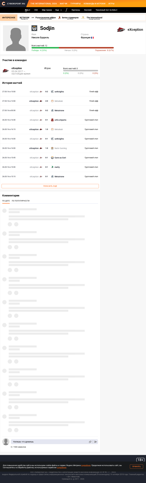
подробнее (86, 465)
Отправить (96, 442)
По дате (6, 201)
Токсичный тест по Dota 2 (106, 10)
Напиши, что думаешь (23, 442)
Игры (111, 3)
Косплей (87, 10)
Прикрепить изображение (90, 442)
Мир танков (47, 10)
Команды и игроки (94, 3)
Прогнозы (76, 10)
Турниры (75, 3)
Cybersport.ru (67, 479)
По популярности (21, 201)
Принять (136, 467)
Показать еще (50, 186)
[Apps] (26, 10)
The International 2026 (44, 3)
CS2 (36, 10)
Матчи (63, 3)
